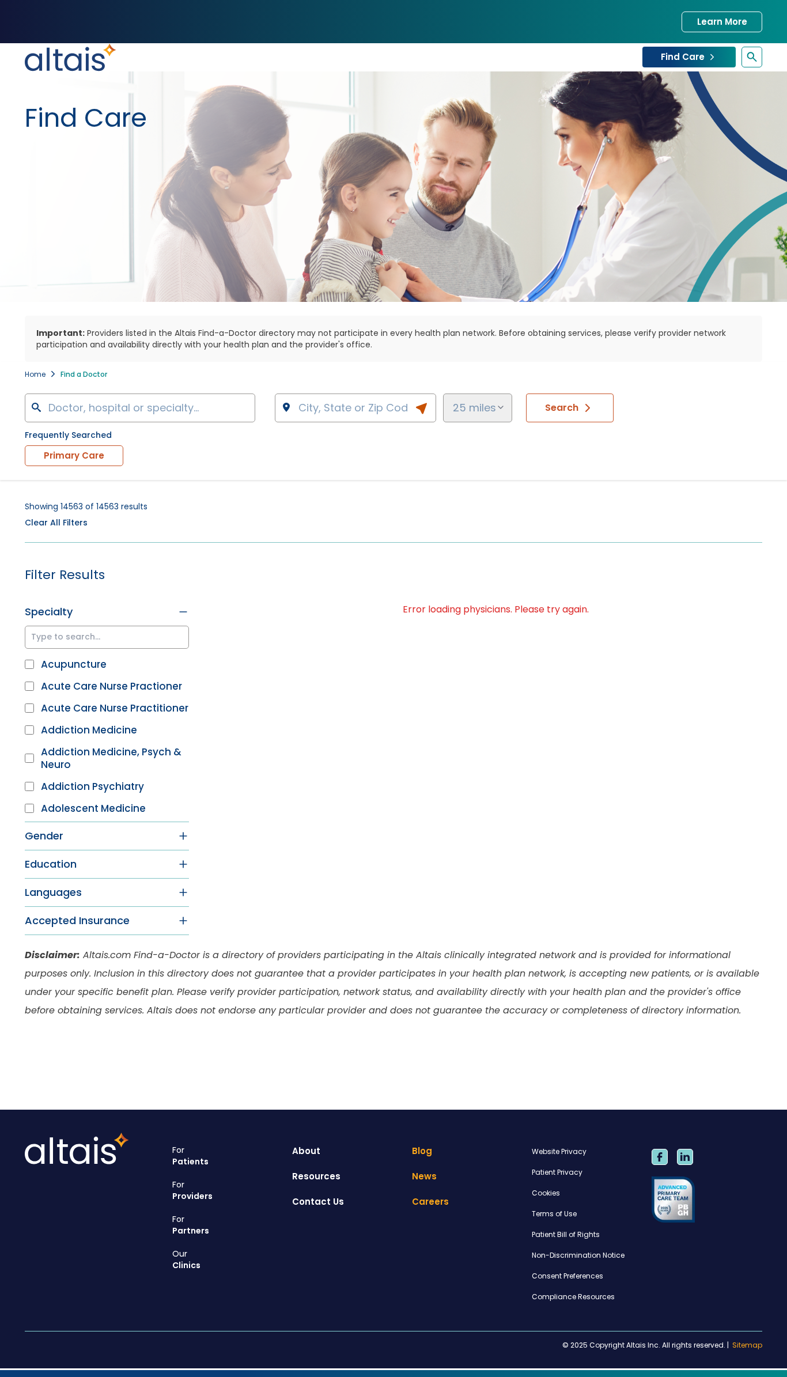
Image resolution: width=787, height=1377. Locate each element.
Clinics (186, 1259)
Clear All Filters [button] (56, 522)
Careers (430, 1202)
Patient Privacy (557, 1172)
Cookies (546, 1193)
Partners (190, 1224)
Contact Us (318, 1202)
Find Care (683, 57)
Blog (422, 1151)
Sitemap (747, 1345)
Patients (190, 1155)
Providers (192, 1190)
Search (561, 407)
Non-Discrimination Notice (578, 1255)
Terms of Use (554, 1214)
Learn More (722, 22)
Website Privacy (559, 1151)
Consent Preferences (567, 1276)
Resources (316, 1176)
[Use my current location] (421, 408)
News (424, 1176)
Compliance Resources (573, 1297)
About (306, 1151)
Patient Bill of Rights (566, 1234)
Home (35, 374)
